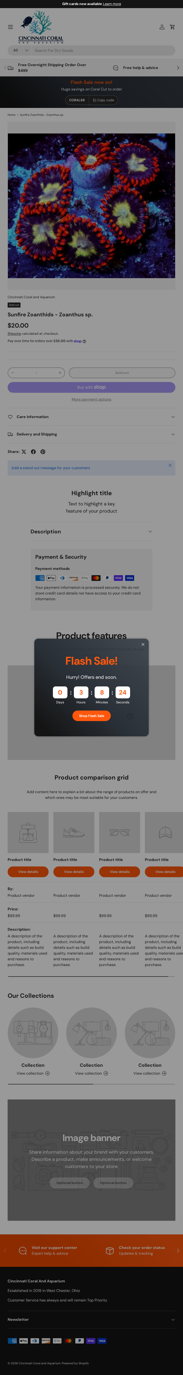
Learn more (112, 4)
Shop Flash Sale (91, 716)
